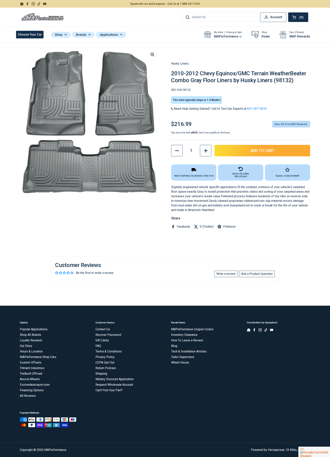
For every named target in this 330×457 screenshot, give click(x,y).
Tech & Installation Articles (189, 351)
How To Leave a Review (187, 340)
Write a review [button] (225, 274)
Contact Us (102, 329)
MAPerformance (55, 450)
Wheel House (180, 362)
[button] (298, 17)
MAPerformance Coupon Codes (192, 329)
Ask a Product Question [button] (257, 274)
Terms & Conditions (108, 351)
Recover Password (108, 335)
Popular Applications (34, 329)
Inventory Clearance (184, 335)
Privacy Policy (105, 357)
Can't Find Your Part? (109, 390)
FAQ (98, 346)
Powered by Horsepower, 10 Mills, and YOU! (280, 450)
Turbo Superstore (182, 357)
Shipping (101, 373)
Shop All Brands (30, 335)
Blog (174, 346)
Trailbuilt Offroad (31, 373)
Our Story (26, 346)
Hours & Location (31, 351)
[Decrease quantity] (177, 150)
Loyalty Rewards (31, 340)
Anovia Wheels (30, 379)
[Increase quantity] (205, 150)
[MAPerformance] (43, 17)
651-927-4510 (257, 108)
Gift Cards (102, 340)
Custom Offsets (30, 362)
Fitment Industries (32, 368)
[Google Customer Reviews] (314, 452)
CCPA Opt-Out (104, 362)
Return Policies (105, 368)
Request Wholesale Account (114, 384)
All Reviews (28, 396)
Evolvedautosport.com (35, 384)
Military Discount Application (114, 379)
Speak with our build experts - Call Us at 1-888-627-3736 (165, 3)
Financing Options (32, 390)
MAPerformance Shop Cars (38, 357)
